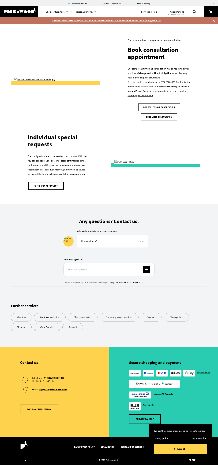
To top (192, 460)
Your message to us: (73, 259)
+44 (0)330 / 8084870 (53, 377)
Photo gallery (176, 317)
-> (146, 269)
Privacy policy (161, 438)
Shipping (21, 327)
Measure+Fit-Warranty (163, 394)
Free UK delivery (143, 3)
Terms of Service (131, 282)
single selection (199, 438)
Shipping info (148, 405)
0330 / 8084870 (168, 82)
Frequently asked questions (119, 317)
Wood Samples (47, 327)
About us (21, 317)
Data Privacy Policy (84, 447)
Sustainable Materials (112, 3)
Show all (73, 327)
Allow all (180, 449)
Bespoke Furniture (79, 3)
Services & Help (145, 419)
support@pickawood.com (140, 95)
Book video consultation (159, 117)
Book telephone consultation (159, 107)
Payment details (203, 372)
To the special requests (46, 186)
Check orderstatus (82, 317)
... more (201, 430)
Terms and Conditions (132, 447)
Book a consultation (49, 317)
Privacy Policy (114, 282)
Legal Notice (107, 447)
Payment (151, 317)
